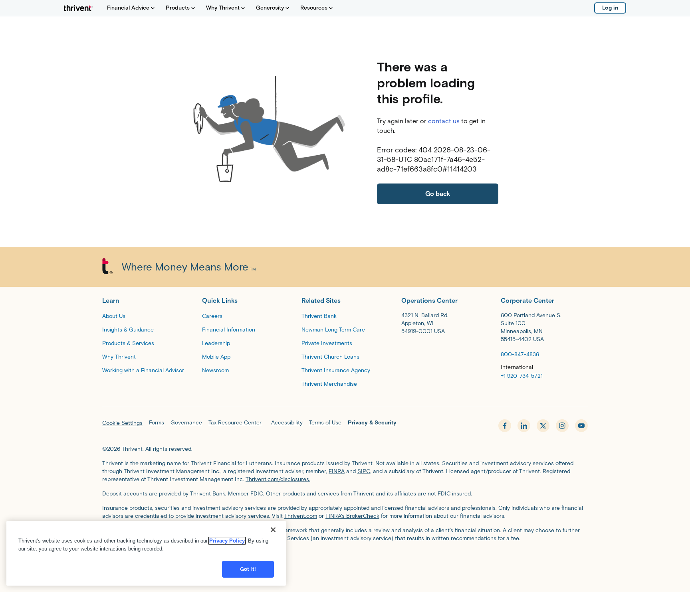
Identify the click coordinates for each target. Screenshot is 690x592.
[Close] (273, 530)
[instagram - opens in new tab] (562, 425)
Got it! (248, 569)
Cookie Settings (122, 423)
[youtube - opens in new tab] (581, 425)
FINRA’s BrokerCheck (352, 516)
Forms (156, 422)
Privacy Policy (227, 541)
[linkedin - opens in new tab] (524, 425)
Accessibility (287, 422)
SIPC (363, 471)
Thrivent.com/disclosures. (278, 479)
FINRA (337, 471)
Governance (186, 422)
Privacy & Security (372, 422)
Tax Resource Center (235, 422)
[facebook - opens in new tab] (505, 425)
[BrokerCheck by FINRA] (345, 558)
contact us (444, 121)
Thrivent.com (300, 516)
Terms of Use (325, 422)
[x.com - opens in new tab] (543, 425)
